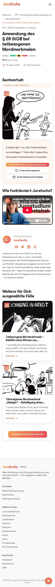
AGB (4, 567)
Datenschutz (8, 564)
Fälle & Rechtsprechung (13, 491)
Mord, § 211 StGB (13, 19)
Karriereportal (8, 515)
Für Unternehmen (10, 547)
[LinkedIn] (29, 247)
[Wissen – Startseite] (11, 4)
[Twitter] (22, 247)
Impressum (7, 560)
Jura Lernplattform (11, 511)
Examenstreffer (9, 531)
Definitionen (8, 495)
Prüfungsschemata (11, 499)
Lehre (4, 539)
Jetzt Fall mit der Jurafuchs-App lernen (27, 165)
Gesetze (6, 523)
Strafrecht (6, 15)
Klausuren (6, 527)
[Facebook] (16, 247)
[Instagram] (35, 247)
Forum (5, 535)
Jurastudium (8, 519)
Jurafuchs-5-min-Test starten (28, 434)
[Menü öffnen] (50, 4)
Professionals (8, 543)
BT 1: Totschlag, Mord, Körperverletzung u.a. (33, 15)
